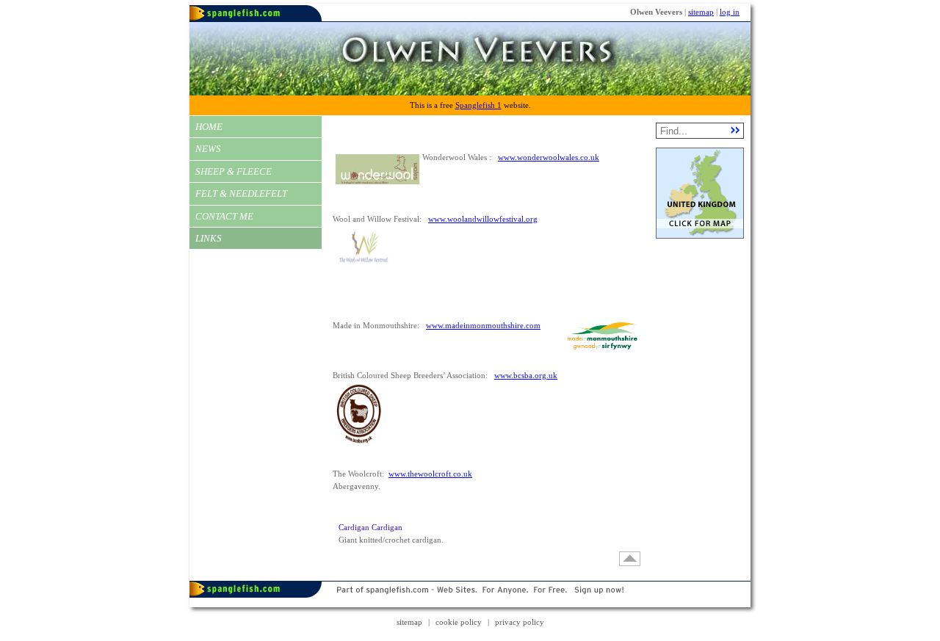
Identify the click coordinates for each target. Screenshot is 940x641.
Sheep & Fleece (233, 171)
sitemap (701, 11)
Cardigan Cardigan (370, 527)
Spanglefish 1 (478, 105)
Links (208, 238)
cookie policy (458, 622)
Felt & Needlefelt (241, 193)
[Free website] (470, 604)
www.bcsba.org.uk (525, 375)
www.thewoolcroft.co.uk (430, 473)
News (208, 148)
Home (209, 126)
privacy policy (519, 622)
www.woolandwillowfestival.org (483, 218)
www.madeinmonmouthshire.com (483, 325)
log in (730, 11)
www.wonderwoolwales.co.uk (548, 157)
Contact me (224, 216)
